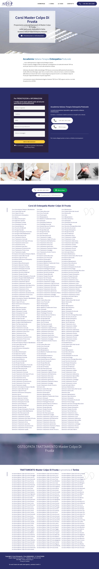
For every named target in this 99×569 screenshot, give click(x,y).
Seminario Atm (41, 387)
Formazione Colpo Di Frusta (19, 257)
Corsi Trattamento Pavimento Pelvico (47, 248)
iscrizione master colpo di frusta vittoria (23, 544)
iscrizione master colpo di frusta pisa (72, 475)
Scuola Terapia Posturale (43, 365)
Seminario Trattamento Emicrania (46, 420)
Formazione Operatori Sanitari (20, 265)
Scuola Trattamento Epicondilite (70, 376)
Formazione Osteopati (43, 265)
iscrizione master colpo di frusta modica (73, 544)
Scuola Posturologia (67, 357)
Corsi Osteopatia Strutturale (69, 222)
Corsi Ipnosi (15, 217)
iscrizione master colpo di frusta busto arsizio (74, 501)
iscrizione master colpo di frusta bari (72, 531)
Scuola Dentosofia (67, 346)
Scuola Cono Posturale (43, 346)
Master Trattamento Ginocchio (45, 333)
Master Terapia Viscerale (68, 320)
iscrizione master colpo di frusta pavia (22, 488)
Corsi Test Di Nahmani (68, 233)
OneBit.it (38, 564)
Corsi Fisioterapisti (42, 215)
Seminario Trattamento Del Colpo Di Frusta (24, 418)
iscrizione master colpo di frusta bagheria (73, 534)
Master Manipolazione (43, 305)
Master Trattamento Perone (69, 337)
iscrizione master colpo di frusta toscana (73, 547)
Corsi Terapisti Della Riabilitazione (21, 233)
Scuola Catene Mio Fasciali (19, 344)
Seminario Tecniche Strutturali (70, 405)
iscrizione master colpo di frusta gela (72, 542)
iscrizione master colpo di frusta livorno (23, 477)
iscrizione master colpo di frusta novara (23, 501)
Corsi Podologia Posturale (44, 224)
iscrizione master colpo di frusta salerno (73, 529)
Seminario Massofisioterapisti (20, 396)
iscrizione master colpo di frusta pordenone (49, 518)
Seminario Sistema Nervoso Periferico (47, 403)
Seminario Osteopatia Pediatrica (46, 400)
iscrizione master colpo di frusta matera (23, 533)
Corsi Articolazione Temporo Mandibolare (23, 209)
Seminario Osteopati (42, 398)
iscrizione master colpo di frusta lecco (72, 505)
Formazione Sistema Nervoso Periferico (47, 270)
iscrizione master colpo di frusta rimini (47, 501)
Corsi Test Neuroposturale (19, 235)
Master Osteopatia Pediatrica (45, 311)
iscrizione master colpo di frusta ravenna (48, 496)
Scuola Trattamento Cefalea (69, 370)
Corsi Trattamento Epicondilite (70, 243)
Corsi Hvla (64, 215)
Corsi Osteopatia (66, 220)
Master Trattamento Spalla (19, 341)
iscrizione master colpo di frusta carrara (23, 473)
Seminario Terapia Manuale (44, 407)
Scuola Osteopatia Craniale (19, 355)
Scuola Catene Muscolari (43, 344)
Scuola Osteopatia (67, 354)
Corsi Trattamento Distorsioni (20, 243)
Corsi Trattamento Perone (69, 248)
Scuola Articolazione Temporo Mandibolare (23, 342)
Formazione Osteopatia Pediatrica (46, 267)
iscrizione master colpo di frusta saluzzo (73, 507)
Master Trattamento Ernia (19, 333)
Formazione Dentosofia (68, 257)
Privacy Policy (30, 147)
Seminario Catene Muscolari (44, 389)
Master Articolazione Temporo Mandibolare (24, 298)
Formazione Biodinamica (68, 254)
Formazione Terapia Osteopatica (70, 274)
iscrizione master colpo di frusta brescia (73, 492)
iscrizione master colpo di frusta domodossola (25, 514)
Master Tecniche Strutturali (69, 317)
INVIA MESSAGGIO (29, 142)
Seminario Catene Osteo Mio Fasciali (71, 389)
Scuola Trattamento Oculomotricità (21, 381)
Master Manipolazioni (67, 305)
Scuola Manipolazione (43, 350)
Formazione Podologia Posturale (46, 268)
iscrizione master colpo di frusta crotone (73, 540)
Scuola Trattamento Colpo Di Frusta (46, 372)
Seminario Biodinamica (68, 387)
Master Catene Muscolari (43, 300)
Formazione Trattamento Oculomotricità (23, 292)
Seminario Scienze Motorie (19, 403)
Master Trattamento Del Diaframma (46, 329)
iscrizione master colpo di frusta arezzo (48, 490)
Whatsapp (62, 127)
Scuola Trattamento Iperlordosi (45, 379)
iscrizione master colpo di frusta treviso (23, 512)
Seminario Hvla (66, 392)
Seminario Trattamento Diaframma (71, 418)
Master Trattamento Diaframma (70, 329)
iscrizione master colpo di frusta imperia (23, 492)
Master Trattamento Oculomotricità (21, 337)
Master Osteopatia (67, 309)
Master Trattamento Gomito (69, 333)
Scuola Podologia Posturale (44, 357)
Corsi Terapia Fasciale (18, 230)
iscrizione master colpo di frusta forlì (72, 490)
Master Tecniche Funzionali (44, 317)
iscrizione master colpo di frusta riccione (23, 505)
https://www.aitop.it (27, 559)
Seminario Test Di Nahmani (69, 411)
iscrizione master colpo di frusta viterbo (48, 510)
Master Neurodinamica (68, 307)
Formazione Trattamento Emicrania (46, 287)
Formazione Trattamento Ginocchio (46, 289)
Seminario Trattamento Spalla (20, 429)
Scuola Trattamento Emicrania (45, 376)
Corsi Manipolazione (42, 217)
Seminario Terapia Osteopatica (70, 407)
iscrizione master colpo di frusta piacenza (23, 485)
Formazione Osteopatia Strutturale (71, 267)
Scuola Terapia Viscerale (68, 365)
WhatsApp (61, 190)
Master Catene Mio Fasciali (19, 300)
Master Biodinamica (67, 298)
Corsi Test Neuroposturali (44, 235)
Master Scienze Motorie (18, 315)
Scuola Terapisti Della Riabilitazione (21, 366)
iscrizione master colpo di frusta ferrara (23, 490)
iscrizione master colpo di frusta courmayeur (74, 520)
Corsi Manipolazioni (67, 217)
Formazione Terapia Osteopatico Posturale (23, 276)
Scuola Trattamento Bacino (19, 370)
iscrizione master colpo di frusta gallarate (73, 503)
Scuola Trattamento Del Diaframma (46, 374)
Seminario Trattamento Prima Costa (22, 427)
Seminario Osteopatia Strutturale (71, 400)
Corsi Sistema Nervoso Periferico (46, 226)
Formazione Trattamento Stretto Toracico (48, 296)
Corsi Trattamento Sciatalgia (44, 250)
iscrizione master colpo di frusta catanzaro (49, 538)
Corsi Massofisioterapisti (18, 219)
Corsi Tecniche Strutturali (68, 228)
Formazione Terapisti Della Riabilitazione (23, 278)
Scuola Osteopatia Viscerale (19, 357)
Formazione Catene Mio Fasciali (20, 256)
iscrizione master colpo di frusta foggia (48, 529)
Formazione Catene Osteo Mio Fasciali (72, 256)
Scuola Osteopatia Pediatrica (45, 355)
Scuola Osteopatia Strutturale (70, 355)
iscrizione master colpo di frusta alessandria (74, 488)
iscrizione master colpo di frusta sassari (48, 525)
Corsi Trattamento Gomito (69, 244)
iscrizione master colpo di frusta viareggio (23, 475)
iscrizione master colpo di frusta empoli (73, 477)
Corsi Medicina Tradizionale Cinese (46, 219)
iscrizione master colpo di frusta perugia (48, 507)
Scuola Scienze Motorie (18, 359)
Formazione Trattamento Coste (70, 283)
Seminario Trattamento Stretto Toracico (48, 429)
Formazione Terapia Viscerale (70, 276)
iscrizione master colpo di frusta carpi (47, 483)
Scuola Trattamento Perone (69, 381)
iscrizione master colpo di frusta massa (48, 473)
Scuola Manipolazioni (67, 350)
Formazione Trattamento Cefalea (71, 281)
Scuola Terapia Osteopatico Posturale (22, 365)
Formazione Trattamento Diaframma (72, 285)
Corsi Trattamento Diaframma (70, 241)
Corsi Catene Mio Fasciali (18, 211)
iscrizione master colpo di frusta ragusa (48, 544)
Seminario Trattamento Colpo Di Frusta (47, 416)
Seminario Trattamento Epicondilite (71, 420)
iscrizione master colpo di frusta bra (72, 499)
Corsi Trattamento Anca (68, 235)
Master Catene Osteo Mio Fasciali (71, 300)
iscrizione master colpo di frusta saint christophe (75, 514)
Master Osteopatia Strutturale (70, 311)
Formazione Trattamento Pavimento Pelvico (49, 292)
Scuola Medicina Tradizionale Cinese (46, 352)
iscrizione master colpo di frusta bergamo (48, 499)
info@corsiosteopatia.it (76, 138)
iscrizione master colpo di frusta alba (22, 497)
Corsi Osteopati (41, 220)
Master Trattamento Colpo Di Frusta (47, 328)
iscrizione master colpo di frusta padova (48, 505)
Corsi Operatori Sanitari (18, 220)
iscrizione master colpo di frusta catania (48, 542)
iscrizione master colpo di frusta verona (48, 494)
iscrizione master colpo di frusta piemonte (24, 547)
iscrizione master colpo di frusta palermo (23, 534)
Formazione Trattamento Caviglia (46, 281)
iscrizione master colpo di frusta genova (73, 481)
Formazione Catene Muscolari (45, 256)
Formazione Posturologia (68, 268)
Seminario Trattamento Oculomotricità (22, 426)
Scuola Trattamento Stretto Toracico (47, 385)
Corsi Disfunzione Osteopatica (20, 215)
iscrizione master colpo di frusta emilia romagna (50, 545)
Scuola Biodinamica (67, 342)
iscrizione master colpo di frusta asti (72, 496)
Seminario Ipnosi (16, 394)
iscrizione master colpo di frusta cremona (48, 485)
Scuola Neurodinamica (68, 352)
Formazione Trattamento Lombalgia (71, 291)
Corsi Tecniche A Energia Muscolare (71, 226)
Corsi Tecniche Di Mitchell (19, 228)
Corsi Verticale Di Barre (68, 252)
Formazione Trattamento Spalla (20, 296)
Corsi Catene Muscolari (43, 211)
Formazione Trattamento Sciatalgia (46, 294)
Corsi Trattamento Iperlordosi (45, 246)
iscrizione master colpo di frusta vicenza (48, 503)
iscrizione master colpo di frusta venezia (73, 508)
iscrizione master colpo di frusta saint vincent (74, 512)
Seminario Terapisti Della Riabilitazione (22, 411)
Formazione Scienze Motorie (19, 270)
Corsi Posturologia (67, 224)
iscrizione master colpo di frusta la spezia (73, 473)
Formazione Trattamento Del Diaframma (48, 285)
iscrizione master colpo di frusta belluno (73, 516)
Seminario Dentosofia (67, 390)
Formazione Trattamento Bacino (21, 281)
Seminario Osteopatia (67, 398)
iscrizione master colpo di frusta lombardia (74, 545)
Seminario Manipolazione (44, 394)
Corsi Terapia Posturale (43, 231)
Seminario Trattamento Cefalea (70, 414)
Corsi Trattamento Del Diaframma (46, 241)
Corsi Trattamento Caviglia (44, 237)
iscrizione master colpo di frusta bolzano (23, 518)
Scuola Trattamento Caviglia (44, 370)
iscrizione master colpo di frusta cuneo (23, 503)
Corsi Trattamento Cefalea (69, 237)
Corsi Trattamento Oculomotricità (21, 248)
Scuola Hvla (65, 348)
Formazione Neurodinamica (69, 263)
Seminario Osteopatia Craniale (20, 400)
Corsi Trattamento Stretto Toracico (46, 252)
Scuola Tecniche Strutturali (69, 361)
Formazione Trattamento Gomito (71, 289)
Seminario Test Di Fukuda (44, 411)
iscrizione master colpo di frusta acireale (23, 542)
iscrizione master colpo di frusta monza (72, 497)
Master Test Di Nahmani (68, 322)
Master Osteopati (41, 309)
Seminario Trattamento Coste (70, 416)
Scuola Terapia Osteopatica (69, 363)
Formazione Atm (41, 254)
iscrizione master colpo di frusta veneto (23, 549)
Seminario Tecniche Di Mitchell (20, 405)
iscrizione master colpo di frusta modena (48, 481)
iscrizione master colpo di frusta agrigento (48, 540)
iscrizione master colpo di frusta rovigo (48, 497)
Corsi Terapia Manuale (43, 230)
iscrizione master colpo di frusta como (22, 507)
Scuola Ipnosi (15, 350)
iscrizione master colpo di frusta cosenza (23, 536)
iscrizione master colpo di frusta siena (72, 485)
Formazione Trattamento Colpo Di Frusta (48, 283)
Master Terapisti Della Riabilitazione (21, 322)
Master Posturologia (67, 313)
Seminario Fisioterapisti (43, 392)
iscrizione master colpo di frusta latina (47, 523)
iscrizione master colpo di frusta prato (47, 479)
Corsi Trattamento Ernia (18, 244)
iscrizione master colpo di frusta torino (48, 508)
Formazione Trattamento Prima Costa (22, 294)
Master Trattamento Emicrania (45, 331)
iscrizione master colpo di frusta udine (72, 521)
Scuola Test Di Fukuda (43, 366)
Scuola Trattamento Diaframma (70, 374)
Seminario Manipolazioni (68, 394)
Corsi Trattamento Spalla (19, 252)
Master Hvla (65, 304)
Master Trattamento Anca (69, 324)
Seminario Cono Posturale (44, 390)
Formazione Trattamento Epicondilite (72, 287)
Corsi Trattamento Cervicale (19, 239)
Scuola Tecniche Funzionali (44, 361)
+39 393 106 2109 (88, 3)
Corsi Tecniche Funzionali (43, 228)
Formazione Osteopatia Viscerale (21, 268)
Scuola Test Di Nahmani (68, 366)
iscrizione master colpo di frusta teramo (48, 521)
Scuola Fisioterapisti (42, 348)
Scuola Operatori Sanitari (19, 354)
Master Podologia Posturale (44, 313)
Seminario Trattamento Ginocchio (46, 422)
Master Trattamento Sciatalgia (45, 339)
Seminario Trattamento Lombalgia (71, 424)
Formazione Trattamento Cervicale (21, 283)
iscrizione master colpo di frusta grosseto (48, 492)
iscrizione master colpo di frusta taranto (73, 533)
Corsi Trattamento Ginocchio (45, 244)
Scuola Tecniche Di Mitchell (19, 361)
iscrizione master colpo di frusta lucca (47, 475)
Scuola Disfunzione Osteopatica (20, 348)
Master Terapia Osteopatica (69, 318)
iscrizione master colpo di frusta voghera (48, 486)
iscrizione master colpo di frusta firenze (23, 483)
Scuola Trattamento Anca (68, 368)
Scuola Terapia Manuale (43, 363)
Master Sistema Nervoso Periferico (46, 315)
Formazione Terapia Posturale (45, 276)
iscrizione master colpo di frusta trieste (23, 523)
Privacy (22, 561)
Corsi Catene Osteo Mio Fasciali (70, 211)
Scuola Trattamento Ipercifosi (20, 379)
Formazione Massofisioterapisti (20, 263)
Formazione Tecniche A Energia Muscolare (73, 270)
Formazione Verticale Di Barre (70, 296)
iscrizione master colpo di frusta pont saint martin (75, 510)
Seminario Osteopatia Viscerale (20, 402)
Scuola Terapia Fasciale (18, 363)
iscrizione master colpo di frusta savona (23, 486)
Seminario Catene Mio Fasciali (20, 389)
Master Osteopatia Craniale (19, 311)
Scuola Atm (40, 342)
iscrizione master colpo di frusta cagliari (23, 531)
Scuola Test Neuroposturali (44, 368)
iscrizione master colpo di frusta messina (73, 538)
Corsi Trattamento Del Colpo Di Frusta (22, 241)
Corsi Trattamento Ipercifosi (19, 246)
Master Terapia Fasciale (18, 318)
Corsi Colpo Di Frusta (17, 213)
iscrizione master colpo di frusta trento (23, 510)
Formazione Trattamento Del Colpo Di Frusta (24, 285)
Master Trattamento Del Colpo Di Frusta (23, 329)
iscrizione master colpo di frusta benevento (74, 527)
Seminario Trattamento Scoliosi (70, 427)
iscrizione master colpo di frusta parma (23, 481)
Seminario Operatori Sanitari (20, 398)
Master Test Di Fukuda (43, 322)
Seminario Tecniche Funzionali (45, 405)
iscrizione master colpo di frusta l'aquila (23, 521)
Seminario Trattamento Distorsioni (21, 420)
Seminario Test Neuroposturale (20, 413)
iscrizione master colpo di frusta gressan (48, 516)
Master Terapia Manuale (43, 318)
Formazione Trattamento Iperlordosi (47, 291)
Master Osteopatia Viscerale (19, 313)
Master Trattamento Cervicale (20, 328)
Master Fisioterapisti (42, 304)
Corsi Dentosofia (66, 213)
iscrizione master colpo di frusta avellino (23, 529)
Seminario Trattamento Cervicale (21, 416)
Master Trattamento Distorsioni (20, 331)
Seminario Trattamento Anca (69, 413)
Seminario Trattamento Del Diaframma (47, 418)
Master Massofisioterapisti (19, 307)
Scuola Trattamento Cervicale (20, 372)
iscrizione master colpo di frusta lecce (22, 538)
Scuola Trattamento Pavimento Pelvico (47, 381)
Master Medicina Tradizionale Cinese (47, 307)
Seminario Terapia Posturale (44, 409)
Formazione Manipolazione (44, 261)
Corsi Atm (39, 209)
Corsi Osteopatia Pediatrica (44, 222)
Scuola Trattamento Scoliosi (69, 383)
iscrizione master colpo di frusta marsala (48, 534)
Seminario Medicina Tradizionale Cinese (47, 396)
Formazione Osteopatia (68, 265)
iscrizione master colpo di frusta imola (72, 486)
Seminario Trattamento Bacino (20, 414)
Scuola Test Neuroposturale (19, 368)
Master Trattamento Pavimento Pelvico (47, 337)
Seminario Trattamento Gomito (70, 422)
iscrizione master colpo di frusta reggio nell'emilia (76, 479)
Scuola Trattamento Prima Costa (21, 383)
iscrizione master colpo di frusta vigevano (23, 494)
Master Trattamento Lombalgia (70, 335)
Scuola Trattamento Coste (69, 372)
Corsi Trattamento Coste (68, 239)
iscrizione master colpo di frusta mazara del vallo (50, 536)
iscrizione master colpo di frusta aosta (22, 516)
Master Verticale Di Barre (68, 341)
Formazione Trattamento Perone (71, 292)
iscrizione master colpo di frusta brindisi (73, 536)
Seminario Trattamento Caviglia (45, 414)
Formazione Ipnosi (17, 261)
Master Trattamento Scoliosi (69, 339)
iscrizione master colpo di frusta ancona (48, 514)
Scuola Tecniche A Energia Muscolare (72, 359)
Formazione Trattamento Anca (70, 280)
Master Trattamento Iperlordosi (45, 335)
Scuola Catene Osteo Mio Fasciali (70, 344)
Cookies (27, 561)
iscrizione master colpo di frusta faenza (48, 488)
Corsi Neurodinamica (67, 219)
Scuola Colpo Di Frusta (18, 346)
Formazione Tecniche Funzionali (45, 272)
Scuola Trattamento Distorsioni (20, 376)
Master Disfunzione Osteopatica (20, 304)
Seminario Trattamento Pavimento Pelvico (48, 426)
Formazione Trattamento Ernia (20, 289)
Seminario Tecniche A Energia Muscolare (73, 403)
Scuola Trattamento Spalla (19, 385)
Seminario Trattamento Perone (70, 426)
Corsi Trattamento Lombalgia (70, 246)
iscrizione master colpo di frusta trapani (48, 533)
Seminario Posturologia (68, 402)
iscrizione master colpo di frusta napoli (48, 527)
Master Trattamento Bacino (19, 326)
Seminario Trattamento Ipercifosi (21, 424)
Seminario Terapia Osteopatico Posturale (23, 409)
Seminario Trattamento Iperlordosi (46, 424)
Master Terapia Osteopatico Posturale (22, 320)
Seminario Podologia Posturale (45, 402)
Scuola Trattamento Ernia (19, 377)
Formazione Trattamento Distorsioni (22, 287)
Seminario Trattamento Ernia (20, 422)
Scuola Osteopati (41, 354)
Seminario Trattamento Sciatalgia (46, 427)
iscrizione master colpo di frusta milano (73, 494)
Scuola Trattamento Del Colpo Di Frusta (23, 374)
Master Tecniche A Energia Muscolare (72, 315)
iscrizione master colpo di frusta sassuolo (23, 479)
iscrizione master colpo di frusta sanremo (23, 499)
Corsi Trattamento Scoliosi (69, 250)
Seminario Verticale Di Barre (69, 429)
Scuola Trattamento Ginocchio (45, 377)
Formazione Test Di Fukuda (44, 278)
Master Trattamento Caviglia (44, 326)
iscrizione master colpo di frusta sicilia (47, 547)
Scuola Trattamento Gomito (69, 377)
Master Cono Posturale (43, 302)
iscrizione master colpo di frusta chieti (22, 525)
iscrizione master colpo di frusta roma (22, 520)
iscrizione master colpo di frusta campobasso (74, 525)
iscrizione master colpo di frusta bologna (73, 483)
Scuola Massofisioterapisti (19, 352)
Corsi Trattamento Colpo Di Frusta (46, 239)
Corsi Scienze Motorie (18, 226)
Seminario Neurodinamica (69, 396)
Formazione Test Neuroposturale (21, 280)
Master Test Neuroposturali (44, 324)
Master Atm (40, 298)
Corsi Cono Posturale (42, 213)
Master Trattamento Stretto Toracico (47, 341)
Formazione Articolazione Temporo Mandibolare (25, 254)
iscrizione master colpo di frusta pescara (73, 523)
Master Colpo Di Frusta (18, 302)
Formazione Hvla (66, 259)
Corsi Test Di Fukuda (42, 233)
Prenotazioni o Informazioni (34, 35)
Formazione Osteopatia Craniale (20, 267)
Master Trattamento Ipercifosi (20, 335)
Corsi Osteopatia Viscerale (19, 224)
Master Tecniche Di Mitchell (19, 317)
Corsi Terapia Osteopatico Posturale (22, 231)
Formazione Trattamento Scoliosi (71, 294)
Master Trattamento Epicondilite (70, 331)
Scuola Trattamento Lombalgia (70, 379)
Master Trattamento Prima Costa (21, 339)
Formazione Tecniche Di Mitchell (20, 272)
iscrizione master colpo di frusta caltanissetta (24, 540)
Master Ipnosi (15, 305)
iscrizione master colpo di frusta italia (72, 518)
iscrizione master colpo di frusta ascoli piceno (49, 520)
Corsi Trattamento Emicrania (45, 243)
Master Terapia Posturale (44, 320)
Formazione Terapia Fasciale (19, 274)
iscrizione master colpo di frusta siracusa (23, 545)
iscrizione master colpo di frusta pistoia (48, 477)
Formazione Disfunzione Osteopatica (22, 259)
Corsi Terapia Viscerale (68, 231)
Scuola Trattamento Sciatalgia (45, 383)
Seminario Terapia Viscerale (69, 409)
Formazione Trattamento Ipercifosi (21, 291)
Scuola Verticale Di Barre (68, 385)
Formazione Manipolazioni (69, 261)
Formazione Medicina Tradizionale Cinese (48, 263)
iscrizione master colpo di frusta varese (23, 508)
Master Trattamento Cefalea (69, 326)
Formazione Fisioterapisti (44, 259)
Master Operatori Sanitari (19, 309)
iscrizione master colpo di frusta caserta (23, 527)
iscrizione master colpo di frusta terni (47, 512)
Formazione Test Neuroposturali (45, 280)
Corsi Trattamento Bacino (19, 237)
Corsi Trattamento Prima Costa (20, 250)
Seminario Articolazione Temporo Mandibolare (24, 387)
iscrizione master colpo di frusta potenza (48, 531)
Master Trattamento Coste (69, 328)
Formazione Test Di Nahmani (69, 278)
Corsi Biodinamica (66, 209)
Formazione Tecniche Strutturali (70, 272)
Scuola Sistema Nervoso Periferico (46, 359)
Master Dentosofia (67, 302)
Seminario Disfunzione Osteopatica (21, 392)
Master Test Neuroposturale (19, 324)
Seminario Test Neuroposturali (45, 413)
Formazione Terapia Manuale (45, 274)
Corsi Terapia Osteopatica (69, 230)
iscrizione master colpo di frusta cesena (23, 496)
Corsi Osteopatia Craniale (19, 222)
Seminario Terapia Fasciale (19, 407)
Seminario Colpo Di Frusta (19, 390)
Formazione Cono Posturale (44, 257)
